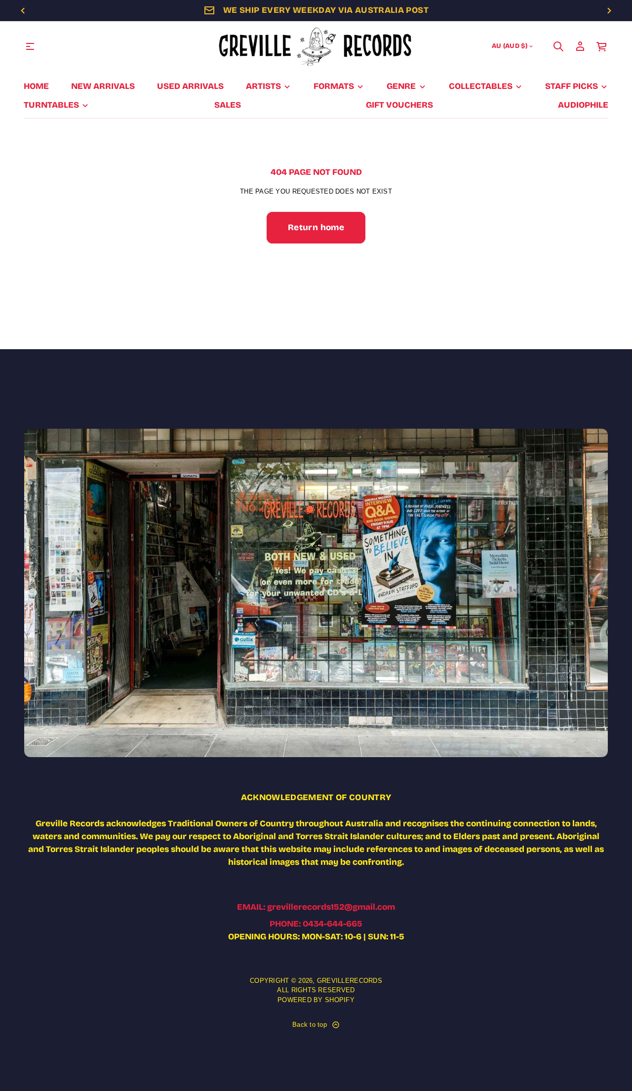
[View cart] (602, 46)
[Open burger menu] (30, 46)
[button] (558, 46)
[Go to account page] (580, 46)
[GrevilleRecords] (316, 46)
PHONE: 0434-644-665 (316, 924)
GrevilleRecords (349, 980)
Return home (316, 227)
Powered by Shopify (316, 1000)
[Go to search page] (558, 46)
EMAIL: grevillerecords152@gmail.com (316, 907)
